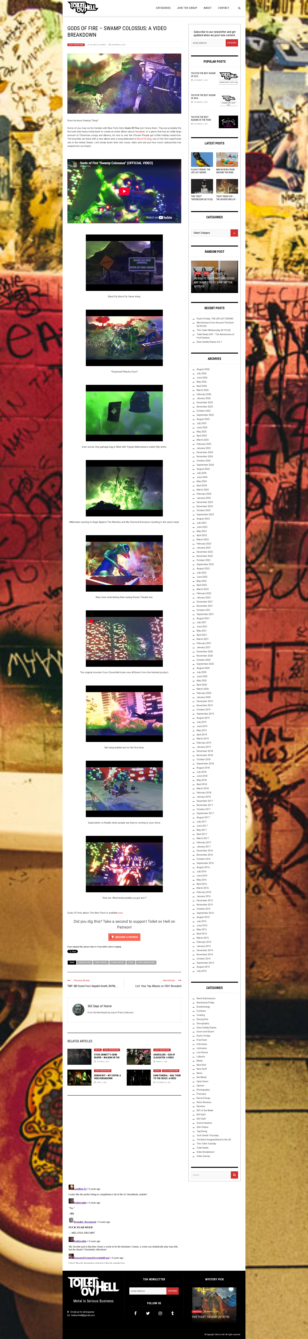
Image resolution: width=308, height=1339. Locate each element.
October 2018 (203, 759)
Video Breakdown (76, 45)
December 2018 (205, 751)
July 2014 (201, 971)
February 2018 (204, 792)
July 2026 (201, 373)
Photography (203, 1089)
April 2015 (202, 933)
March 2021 (203, 639)
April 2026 (202, 386)
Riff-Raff (201, 1118)
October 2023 (203, 510)
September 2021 (205, 614)
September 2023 (205, 514)
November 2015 (205, 904)
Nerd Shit (210, 274)
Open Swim (202, 1081)
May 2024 (202, 481)
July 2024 (201, 473)
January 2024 (204, 498)
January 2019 (204, 747)
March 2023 (203, 539)
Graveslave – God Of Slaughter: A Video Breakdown (164, 1057)
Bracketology (203, 1006)
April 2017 (202, 834)
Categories (163, 7)
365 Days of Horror (98, 45)
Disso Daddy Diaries (206, 1027)
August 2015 (203, 917)
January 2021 (204, 647)
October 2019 (203, 709)
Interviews (202, 1044)
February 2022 (204, 593)
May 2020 (202, 680)
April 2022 (202, 585)
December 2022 (205, 552)
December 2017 (205, 801)
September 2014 (205, 963)
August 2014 (203, 967)
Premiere (201, 1094)
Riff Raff (201, 1114)
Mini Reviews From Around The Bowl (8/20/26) (225, 172)
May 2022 (202, 581)
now (120, 912)
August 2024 (203, 469)
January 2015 (204, 946)
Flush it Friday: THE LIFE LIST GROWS (215, 318)
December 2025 (205, 402)
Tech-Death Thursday (208, 1135)
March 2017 (203, 838)
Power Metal (117, 962)
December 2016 (205, 850)
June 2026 (202, 377)
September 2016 (205, 863)
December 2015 (205, 900)
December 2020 (205, 651)
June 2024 (202, 477)
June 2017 (202, 825)
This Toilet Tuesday (206, 1143)
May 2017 (202, 830)
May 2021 (202, 630)
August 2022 (203, 568)
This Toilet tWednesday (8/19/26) (214, 330)
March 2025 (203, 440)
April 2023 (202, 535)
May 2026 (202, 382)
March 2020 (203, 689)
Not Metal (222, 274)
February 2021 (204, 643)
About (208, 7)
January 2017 (204, 846)
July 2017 (201, 821)
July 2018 (201, 772)
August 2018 (203, 767)
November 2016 (205, 855)
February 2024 (204, 494)
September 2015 (205, 913)
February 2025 (204, 444)
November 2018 (205, 755)
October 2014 (203, 958)
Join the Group (187, 7)
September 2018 (205, 763)
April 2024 (202, 485)
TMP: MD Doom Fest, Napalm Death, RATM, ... (92, 986)
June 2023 (202, 527)
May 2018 (202, 780)
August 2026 (203, 369)
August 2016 (203, 867)
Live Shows (202, 1052)
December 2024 (205, 452)
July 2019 (201, 722)
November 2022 (205, 556)
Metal (97, 1050)
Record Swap (203, 1098)
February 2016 (204, 892)
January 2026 (204, 398)
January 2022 (204, 597)
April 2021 (202, 635)
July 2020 (201, 672)
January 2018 (204, 796)
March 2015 (203, 938)
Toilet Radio (203, 1148)
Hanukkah (140, 131)
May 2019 (202, 730)
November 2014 (205, 954)
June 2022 (202, 577)
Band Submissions (206, 998)
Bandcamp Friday (205, 1002)
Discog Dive (202, 1019)
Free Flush (202, 1040)
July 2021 (201, 622)
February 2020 (204, 693)
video (130, 962)
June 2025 (202, 427)
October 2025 (203, 411)
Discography (203, 1023)
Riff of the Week (205, 1110)
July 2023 (201, 523)
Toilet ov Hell (219, 1334)
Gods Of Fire (84, 962)
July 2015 (201, 921)
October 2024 (203, 460)
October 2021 (203, 610)
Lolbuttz (199, 274)
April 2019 (202, 734)
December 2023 (205, 502)
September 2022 (205, 564)
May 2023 (202, 531)
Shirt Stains (202, 1127)
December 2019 (205, 701)
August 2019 (203, 718)
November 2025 (205, 406)
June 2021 (202, 626)
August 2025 (203, 419)
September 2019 (205, 713)
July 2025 (201, 423)
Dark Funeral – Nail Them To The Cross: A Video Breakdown (167, 1078)
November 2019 (205, 705)
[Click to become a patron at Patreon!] (124, 936)
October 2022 (203, 560)
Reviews (208, 277)
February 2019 (204, 742)
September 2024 (205, 465)
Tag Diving (202, 1131)
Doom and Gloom (205, 1031)
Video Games (203, 1156)
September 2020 (205, 664)
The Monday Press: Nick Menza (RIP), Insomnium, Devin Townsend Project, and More (213, 1312)
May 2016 (202, 880)
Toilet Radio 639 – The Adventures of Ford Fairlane (225, 199)
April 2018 (202, 784)
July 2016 (201, 871)
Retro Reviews (204, 1102)
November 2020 (205, 655)
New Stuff (202, 1069)
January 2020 (204, 697)
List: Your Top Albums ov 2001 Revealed (158, 986)
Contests (201, 1011)
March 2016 (203, 888)
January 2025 (204, 448)
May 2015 (202, 929)
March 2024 (203, 489)
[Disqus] (124, 1141)
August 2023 (203, 518)
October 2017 (203, 809)
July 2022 (201, 572)
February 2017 (204, 842)
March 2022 (203, 589)
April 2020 (202, 684)
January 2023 (204, 547)
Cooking (201, 1015)
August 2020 (203, 668)
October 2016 (203, 859)
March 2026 (203, 390)
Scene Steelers (204, 1123)
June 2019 (202, 726)
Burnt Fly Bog (144, 138)
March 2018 (203, 788)
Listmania (202, 1048)
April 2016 (202, 884)
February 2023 (204, 543)
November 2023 (205, 506)
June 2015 (202, 925)
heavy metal (101, 962)
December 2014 (205, 950)
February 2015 (204, 942)
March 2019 (203, 738)
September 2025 (205, 415)
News (199, 1073)
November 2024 (205, 456)
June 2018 (202, 776)
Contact (223, 7)
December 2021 (205, 601)
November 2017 (205, 805)
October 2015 (203, 909)
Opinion (199, 277)
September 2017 (205, 813)
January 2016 (204, 896)
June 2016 (202, 875)
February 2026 (204, 394)
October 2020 (203, 660)
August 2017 (203, 817)
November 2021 (205, 606)
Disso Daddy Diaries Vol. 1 (209, 342)
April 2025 (202, 435)
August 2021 (203, 618)
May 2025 (202, 431)
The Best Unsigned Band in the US (214, 1139)
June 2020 (202, 676)
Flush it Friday (203, 1035)
